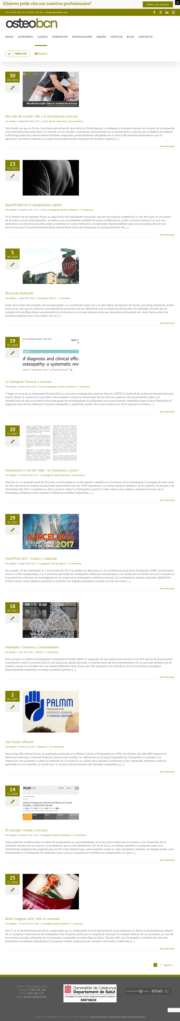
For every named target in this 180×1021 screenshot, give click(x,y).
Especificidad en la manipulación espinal (33, 205)
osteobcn (13, 121)
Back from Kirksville (19, 293)
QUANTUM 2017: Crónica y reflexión (31, 559)
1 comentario (64, 298)
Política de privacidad (117, 1017)
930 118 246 (38, 989)
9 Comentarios (86, 209)
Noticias (54, 563)
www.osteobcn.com (35, 996)
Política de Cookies (136, 1017)
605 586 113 (36, 993)
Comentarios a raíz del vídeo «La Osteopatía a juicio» (42, 470)
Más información (167, 146)
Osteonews (62, 121)
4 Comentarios (74, 563)
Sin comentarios (76, 121)
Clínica (45, 121)
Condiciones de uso (97, 1017)
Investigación (53, 209)
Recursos (66, 475)
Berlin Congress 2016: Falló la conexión (32, 919)
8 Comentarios (78, 475)
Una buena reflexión (19, 742)
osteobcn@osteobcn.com (56, 12)
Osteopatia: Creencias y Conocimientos (32, 647)
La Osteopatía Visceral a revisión (28, 382)
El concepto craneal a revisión (26, 830)
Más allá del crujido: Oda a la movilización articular (41, 116)
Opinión (52, 121)
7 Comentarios (51, 652)
